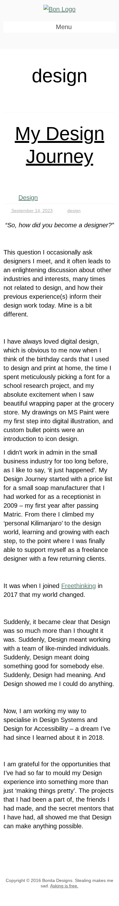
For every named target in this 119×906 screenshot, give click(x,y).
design (74, 210)
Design (28, 197)
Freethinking (78, 585)
